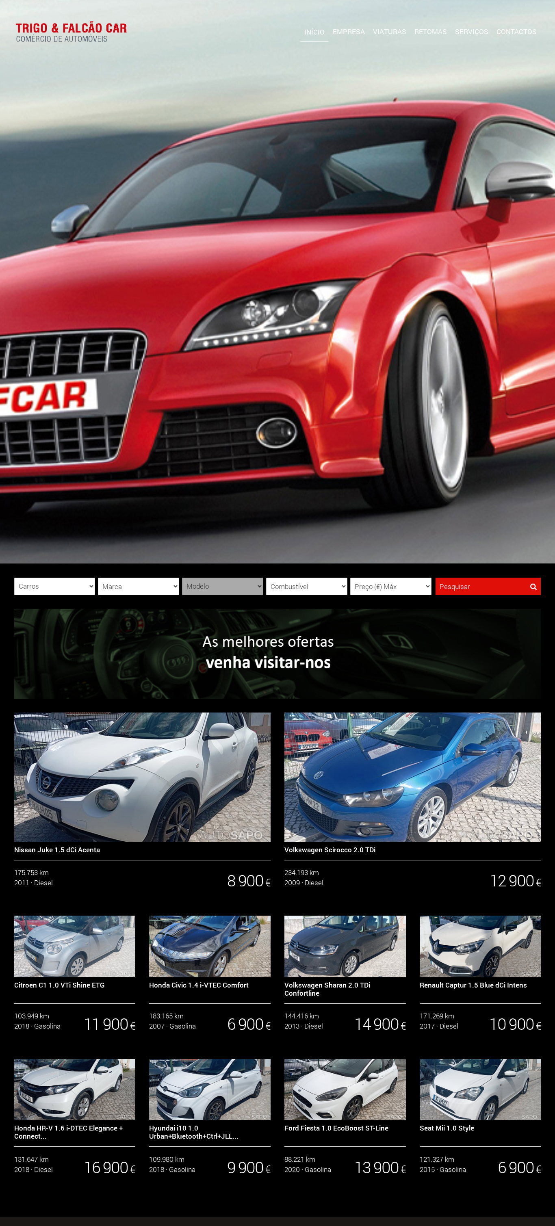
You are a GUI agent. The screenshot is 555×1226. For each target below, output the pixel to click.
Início (314, 32)
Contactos (516, 31)
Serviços (471, 31)
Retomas (430, 31)
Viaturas (389, 31)
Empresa (349, 31)
